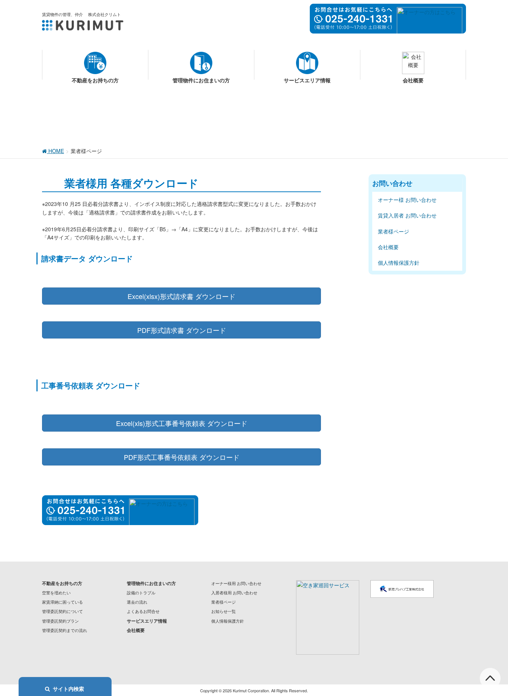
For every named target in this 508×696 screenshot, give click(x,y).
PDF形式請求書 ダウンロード (181, 330)
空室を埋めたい (56, 592)
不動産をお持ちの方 (62, 583)
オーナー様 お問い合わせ (407, 199)
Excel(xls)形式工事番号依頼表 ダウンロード (181, 423)
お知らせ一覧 (223, 611)
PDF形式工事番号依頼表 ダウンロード (181, 457)
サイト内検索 (68, 688)
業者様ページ (393, 231)
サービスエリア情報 (147, 620)
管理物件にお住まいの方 (151, 583)
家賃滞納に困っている (62, 602)
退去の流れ (137, 602)
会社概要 (388, 247)
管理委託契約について (62, 611)
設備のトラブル (141, 592)
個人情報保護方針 (398, 262)
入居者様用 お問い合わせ (234, 592)
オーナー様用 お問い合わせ (236, 583)
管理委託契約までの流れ (64, 630)
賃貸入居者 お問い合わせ (407, 215)
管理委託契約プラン (60, 621)
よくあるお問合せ (143, 611)
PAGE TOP (490, 668)
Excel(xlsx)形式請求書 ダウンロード (181, 296)
